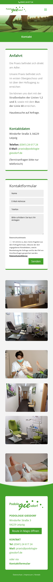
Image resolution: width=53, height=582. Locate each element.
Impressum (28, 574)
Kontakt (37, 574)
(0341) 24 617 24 (29, 144)
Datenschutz (17, 574)
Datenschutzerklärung (18, 256)
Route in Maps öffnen (25, 531)
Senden (36, 261)
